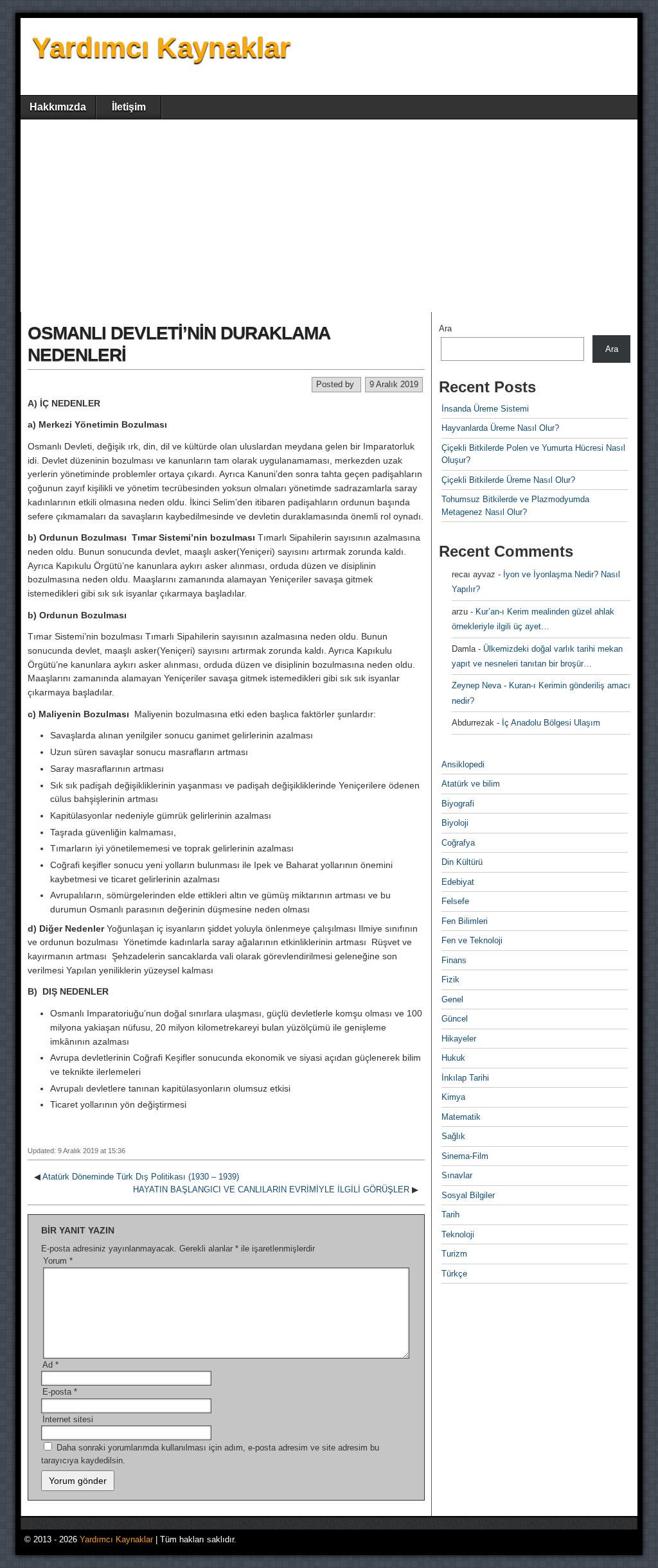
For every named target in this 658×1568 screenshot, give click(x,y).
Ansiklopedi (463, 764)
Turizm (454, 1254)
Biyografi (457, 803)
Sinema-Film (464, 1156)
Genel (452, 999)
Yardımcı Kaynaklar (161, 47)
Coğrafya (458, 843)
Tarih (450, 1214)
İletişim (129, 106)
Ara (445, 328)
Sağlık (453, 1136)
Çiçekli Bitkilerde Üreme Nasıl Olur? (508, 480)
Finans (454, 960)
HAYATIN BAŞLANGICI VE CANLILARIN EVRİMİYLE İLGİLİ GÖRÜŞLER (271, 1189)
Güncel (454, 1019)
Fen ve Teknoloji (471, 940)
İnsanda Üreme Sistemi (485, 409)
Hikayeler (458, 1038)
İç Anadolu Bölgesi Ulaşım (551, 722)
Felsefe (455, 901)
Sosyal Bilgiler (468, 1195)
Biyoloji (454, 823)
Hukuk (453, 1058)
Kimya (453, 1097)
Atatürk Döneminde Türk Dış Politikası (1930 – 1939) (140, 1176)
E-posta (59, 1392)
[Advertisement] (329, 216)
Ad (50, 1365)
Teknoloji (457, 1234)
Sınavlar (456, 1175)
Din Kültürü (462, 862)
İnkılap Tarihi (465, 1078)
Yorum (58, 1261)
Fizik (450, 979)
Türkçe (454, 1273)
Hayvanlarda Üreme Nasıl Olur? (500, 428)
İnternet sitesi (67, 1419)
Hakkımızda (58, 106)
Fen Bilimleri (464, 921)
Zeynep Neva (476, 685)
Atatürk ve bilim (470, 783)
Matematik (461, 1117)
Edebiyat (457, 882)
